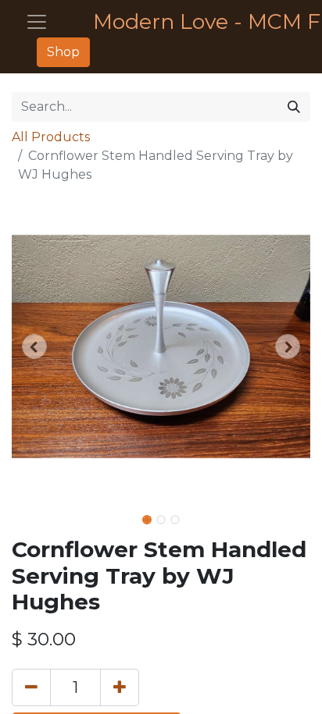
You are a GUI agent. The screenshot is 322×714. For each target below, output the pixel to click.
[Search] (293, 107)
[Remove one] (31, 687)
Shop (63, 51)
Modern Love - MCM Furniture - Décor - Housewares (196, 21)
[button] (34, 346)
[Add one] (119, 687)
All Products (51, 137)
